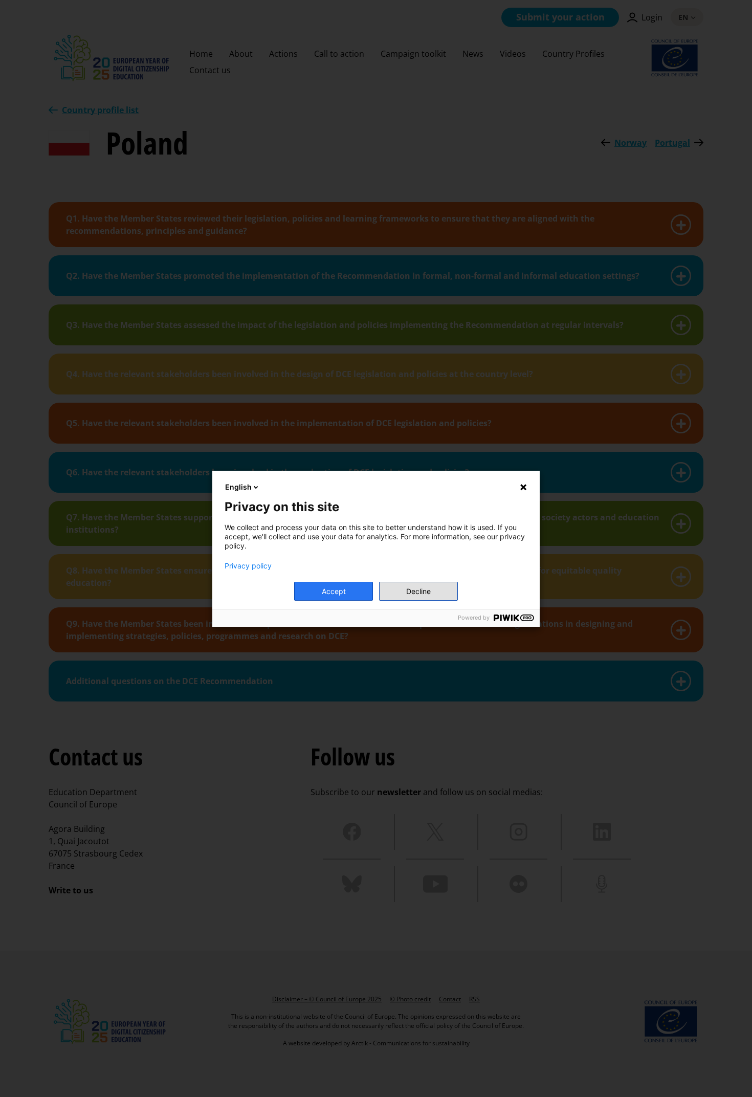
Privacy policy (248, 566)
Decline (418, 591)
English (238, 486)
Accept (334, 591)
